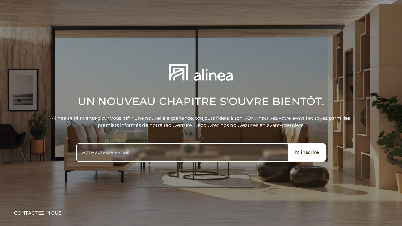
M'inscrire (307, 152)
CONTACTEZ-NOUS (38, 213)
